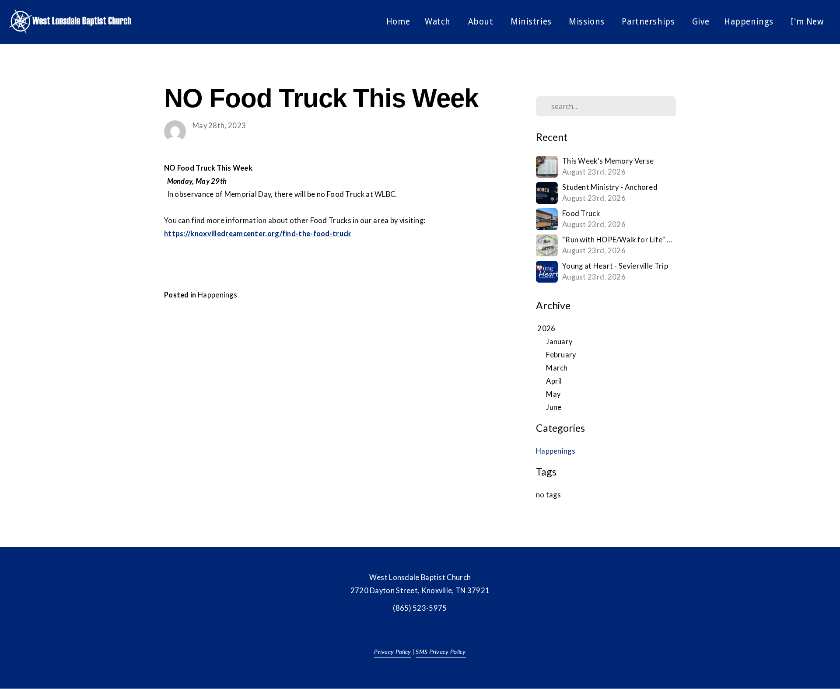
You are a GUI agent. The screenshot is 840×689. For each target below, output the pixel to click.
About (482, 22)
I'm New (808, 22)
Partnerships (649, 22)
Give (700, 22)
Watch (439, 22)
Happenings (750, 22)
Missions (588, 22)
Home (398, 22)
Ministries (532, 22)
